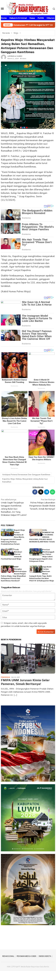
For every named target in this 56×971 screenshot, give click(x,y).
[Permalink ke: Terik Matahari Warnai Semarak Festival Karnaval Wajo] (7, 552)
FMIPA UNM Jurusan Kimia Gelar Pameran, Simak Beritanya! (25, 682)
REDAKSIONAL (8, 956)
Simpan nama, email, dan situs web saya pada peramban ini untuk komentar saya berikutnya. (24, 624)
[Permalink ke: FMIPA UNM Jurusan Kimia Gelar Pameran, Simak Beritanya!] (28, 659)
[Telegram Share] (46, 492)
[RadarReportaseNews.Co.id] (28, 8)
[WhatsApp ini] (52, 492)
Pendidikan (5, 677)
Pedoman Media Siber (26, 956)
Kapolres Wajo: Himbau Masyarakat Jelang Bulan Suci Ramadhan (25, 480)
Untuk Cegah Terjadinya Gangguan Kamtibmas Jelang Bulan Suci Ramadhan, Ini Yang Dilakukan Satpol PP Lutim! (14, 507)
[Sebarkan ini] (35, 492)
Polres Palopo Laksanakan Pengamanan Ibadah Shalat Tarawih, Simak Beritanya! (42, 504)
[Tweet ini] (40, 492)
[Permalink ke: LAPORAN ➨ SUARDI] (3, 56)
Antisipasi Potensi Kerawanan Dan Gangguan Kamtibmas (26, 474)
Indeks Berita (45, 956)
